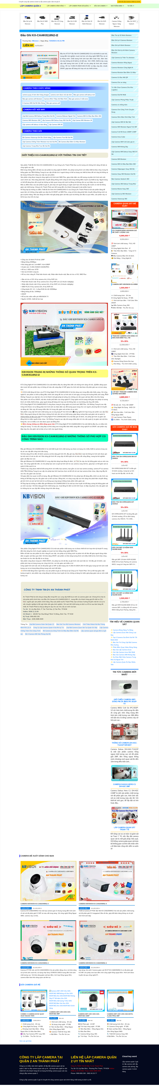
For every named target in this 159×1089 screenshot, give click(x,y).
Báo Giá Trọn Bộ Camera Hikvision (68, 624)
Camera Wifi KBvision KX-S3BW (125, 284)
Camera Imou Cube (118, 137)
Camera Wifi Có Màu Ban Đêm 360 (89, 116)
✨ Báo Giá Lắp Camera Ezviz (121, 650)
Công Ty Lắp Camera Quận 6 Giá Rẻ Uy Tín (48, 627)
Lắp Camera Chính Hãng (55, 6)
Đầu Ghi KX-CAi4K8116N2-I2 (39, 35)
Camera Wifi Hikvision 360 (31, 120)
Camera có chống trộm (119, 105)
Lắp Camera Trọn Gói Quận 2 (79, 6)
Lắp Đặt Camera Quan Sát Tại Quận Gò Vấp (81, 627)
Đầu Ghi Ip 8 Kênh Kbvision (121, 45)
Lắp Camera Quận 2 (30, 6)
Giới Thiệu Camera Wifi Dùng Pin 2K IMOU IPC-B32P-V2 (124, 701)
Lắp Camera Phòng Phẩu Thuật (122, 100)
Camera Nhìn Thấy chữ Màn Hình (55, 99)
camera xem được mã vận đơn (61, 95)
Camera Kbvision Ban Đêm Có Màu (124, 72)
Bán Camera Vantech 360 (120, 179)
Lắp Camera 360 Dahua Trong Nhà (124, 184)
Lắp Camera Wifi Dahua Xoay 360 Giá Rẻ (56, 120)
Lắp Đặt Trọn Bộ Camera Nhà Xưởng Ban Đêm (124, 393)
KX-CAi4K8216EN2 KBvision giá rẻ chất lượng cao (124, 231)
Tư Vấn (130, 6)
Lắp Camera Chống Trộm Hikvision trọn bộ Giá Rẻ (39, 142)
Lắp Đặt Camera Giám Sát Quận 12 (41, 624)
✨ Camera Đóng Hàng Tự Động (122, 630)
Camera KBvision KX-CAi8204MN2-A (35, 904)
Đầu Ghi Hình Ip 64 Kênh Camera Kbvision (123, 51)
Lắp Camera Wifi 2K (56, 124)
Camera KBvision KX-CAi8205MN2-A (93, 963)
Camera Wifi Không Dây (120, 147)
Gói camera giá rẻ (30, 985)
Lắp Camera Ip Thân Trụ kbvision (123, 57)
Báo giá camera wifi (53, 103)
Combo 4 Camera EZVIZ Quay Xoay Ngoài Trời (32, 1015)
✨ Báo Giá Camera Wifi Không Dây (123, 655)
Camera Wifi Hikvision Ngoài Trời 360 (124, 127)
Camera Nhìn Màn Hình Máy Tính (123, 117)
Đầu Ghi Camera (100, 6)
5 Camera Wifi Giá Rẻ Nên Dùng (33, 103)
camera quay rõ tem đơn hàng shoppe (35, 95)
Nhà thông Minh (116, 6)
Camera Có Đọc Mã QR (120, 77)
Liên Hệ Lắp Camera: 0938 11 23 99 (129, 1)
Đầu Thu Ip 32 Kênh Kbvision (122, 35)
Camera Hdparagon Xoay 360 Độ (123, 169)
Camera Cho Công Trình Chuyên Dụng (123, 111)
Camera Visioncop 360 (119, 199)
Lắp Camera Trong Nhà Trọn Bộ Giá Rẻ (36, 146)
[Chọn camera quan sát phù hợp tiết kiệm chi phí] (137, 22)
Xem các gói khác (25, 1041)
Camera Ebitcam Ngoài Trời (65, 116)
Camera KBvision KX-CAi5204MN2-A (35, 963)
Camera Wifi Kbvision (119, 159)
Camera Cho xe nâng (119, 82)
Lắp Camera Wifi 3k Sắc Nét (121, 122)
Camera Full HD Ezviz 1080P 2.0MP (124, 132)
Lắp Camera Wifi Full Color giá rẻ (123, 142)
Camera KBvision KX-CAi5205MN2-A (93, 904)
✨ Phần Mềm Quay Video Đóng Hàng (124, 647)
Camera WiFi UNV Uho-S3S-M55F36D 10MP (89, 1015)
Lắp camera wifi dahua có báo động (34, 124)
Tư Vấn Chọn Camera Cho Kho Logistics (122, 88)
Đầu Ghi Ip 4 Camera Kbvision (122, 40)
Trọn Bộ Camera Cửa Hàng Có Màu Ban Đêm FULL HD (125, 337)
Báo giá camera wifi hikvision (32, 99)
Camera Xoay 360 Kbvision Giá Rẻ (123, 174)
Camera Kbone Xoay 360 (120, 189)
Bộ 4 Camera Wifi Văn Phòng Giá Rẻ (38, 634)
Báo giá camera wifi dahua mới (84, 95)
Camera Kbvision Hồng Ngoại (122, 62)
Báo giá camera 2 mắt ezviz (78, 99)
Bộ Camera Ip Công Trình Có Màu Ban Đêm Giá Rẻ (61, 631)
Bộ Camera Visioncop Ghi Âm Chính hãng (36, 137)
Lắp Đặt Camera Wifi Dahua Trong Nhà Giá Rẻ (38, 116)
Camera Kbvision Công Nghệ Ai (122, 67)
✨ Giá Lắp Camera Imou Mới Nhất (123, 652)
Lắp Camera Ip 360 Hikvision (121, 194)
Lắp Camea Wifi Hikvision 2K (82, 120)
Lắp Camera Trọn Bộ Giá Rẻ (63, 137)
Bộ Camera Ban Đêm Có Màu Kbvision (72, 142)
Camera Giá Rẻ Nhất (119, 95)
